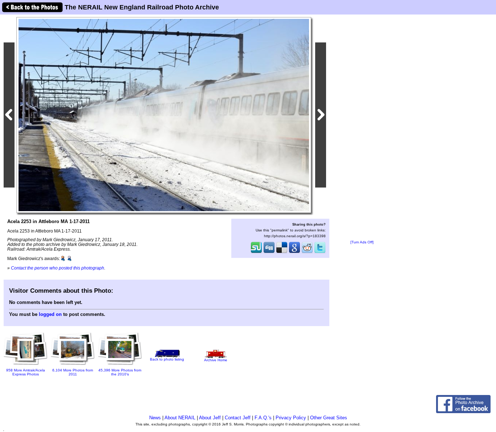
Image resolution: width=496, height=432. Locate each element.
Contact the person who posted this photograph (57, 268)
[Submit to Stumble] (256, 252)
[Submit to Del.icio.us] (282, 252)
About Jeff (210, 417)
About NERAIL (179, 417)
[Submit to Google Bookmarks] (294, 252)
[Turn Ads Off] (362, 242)
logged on (50, 314)
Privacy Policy (291, 417)
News (155, 417)
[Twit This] (320, 252)
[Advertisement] (362, 127)
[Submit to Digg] (269, 252)
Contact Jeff (238, 417)
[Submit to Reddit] (307, 252)
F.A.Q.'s (263, 417)
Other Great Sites (328, 417)
